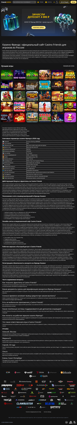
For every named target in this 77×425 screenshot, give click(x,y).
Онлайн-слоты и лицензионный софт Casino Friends (14, 132)
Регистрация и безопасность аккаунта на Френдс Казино (15, 135)
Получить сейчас (38, 27)
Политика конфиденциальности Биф (33, 411)
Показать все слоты (68, 66)
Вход (73, 2)
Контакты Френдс (47, 411)
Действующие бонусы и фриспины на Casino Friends (14, 129)
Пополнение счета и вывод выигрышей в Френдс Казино (15, 131)
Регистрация (64, 2)
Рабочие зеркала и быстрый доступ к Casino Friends (14, 134)
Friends (6, 2)
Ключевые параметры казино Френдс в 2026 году (14, 128)
